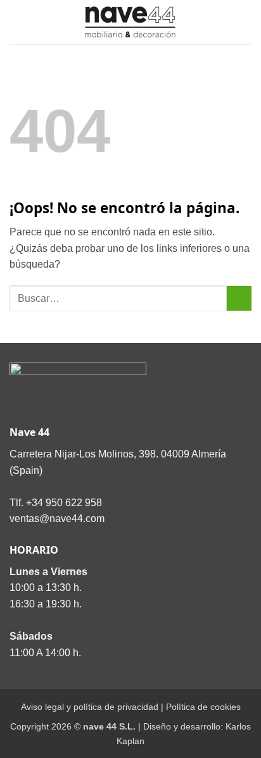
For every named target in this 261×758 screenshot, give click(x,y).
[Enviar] (239, 298)
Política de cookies (203, 707)
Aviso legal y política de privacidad (89, 707)
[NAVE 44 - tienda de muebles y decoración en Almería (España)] (130, 22)
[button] (17, 21)
